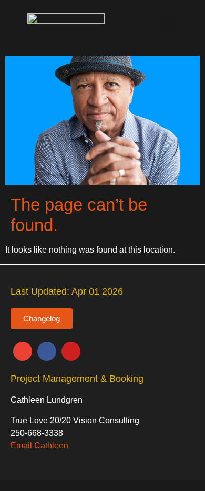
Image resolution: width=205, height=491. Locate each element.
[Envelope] (22, 351)
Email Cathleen (39, 445)
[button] (168, 25)
